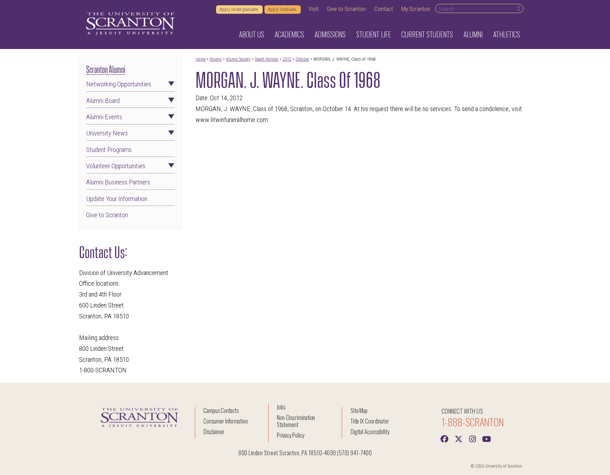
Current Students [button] (427, 34)
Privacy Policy (290, 435)
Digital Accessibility (370, 431)
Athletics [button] (506, 34)
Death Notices (267, 59)
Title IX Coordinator (370, 420)
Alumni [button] (473, 34)
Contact (383, 8)
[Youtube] (487, 438)
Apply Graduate (282, 9)
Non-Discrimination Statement (296, 421)
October (302, 59)
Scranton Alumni (105, 68)
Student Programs (109, 149)
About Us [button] (251, 34)
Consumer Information (225, 420)
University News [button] (107, 133)
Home (200, 59)
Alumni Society (238, 59)
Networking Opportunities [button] (118, 84)
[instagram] (473, 438)
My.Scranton (415, 8)
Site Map (359, 410)
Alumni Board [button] (103, 100)
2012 (287, 59)
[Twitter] (458, 438)
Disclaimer (214, 431)
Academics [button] (289, 34)
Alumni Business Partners (118, 182)
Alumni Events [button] (104, 117)
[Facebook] (444, 438)
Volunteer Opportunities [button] (115, 166)
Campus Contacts (221, 410)
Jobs (281, 406)
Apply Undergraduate (239, 9)
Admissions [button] (330, 34)
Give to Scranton (346, 8)
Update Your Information (116, 198)
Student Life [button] (373, 34)
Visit (313, 8)
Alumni (216, 59)
